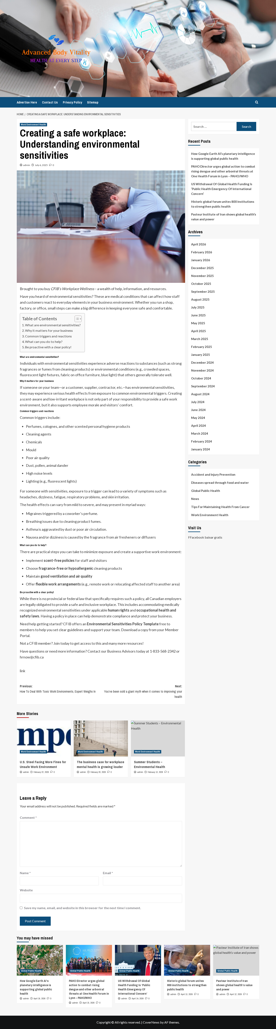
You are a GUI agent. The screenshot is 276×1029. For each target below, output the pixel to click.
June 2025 (198, 315)
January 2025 (200, 354)
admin (26, 165)
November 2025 (202, 276)
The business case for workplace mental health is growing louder (100, 764)
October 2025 (201, 283)
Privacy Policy (72, 102)
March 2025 (199, 339)
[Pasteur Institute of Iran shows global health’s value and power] (236, 960)
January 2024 (200, 449)
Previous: (58, 689)
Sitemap (92, 102)
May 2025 (198, 323)
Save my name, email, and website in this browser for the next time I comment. (82, 908)
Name (25, 873)
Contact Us (50, 102)
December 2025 (202, 268)
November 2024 (202, 370)
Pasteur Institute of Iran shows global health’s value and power (223, 216)
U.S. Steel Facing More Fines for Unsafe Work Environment (43, 764)
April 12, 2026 (236, 994)
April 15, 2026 (89, 1002)
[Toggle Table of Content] (76, 318)
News (195, 499)
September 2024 (203, 386)
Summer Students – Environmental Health (149, 764)
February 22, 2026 (41, 772)
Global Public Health (205, 490)
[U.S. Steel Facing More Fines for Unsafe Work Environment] (44, 738)
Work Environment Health (33, 124)
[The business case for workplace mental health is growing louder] (101, 738)
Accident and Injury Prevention (213, 474)
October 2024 (201, 378)
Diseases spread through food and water (220, 482)
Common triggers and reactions (48, 336)
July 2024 (197, 402)
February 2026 (201, 252)
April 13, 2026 (187, 994)
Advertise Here (27, 102)
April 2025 (198, 331)
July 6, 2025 (41, 165)
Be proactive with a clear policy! (48, 347)
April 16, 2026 (39, 998)
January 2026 (200, 260)
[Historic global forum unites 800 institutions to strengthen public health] (187, 960)
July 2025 (197, 307)
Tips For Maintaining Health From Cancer (220, 507)
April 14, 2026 (138, 998)
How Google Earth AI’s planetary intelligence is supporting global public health (223, 156)
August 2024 (200, 394)
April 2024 (198, 425)
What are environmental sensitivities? (53, 325)
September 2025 (203, 291)
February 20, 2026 (98, 772)
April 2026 (198, 244)
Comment (28, 817)
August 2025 (200, 299)
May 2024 (198, 417)
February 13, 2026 (155, 772)
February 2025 (201, 347)
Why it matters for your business (49, 330)
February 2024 (201, 441)
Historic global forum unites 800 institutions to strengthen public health (222, 204)
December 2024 (202, 362)
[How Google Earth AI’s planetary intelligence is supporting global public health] (40, 960)
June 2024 (198, 410)
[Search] (256, 102)
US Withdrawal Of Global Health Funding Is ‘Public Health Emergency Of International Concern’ (221, 188)
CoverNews (151, 1022)
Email (108, 873)
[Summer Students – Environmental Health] (158, 738)
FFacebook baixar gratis (205, 537)
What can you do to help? (43, 341)
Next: (143, 691)
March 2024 (199, 433)
